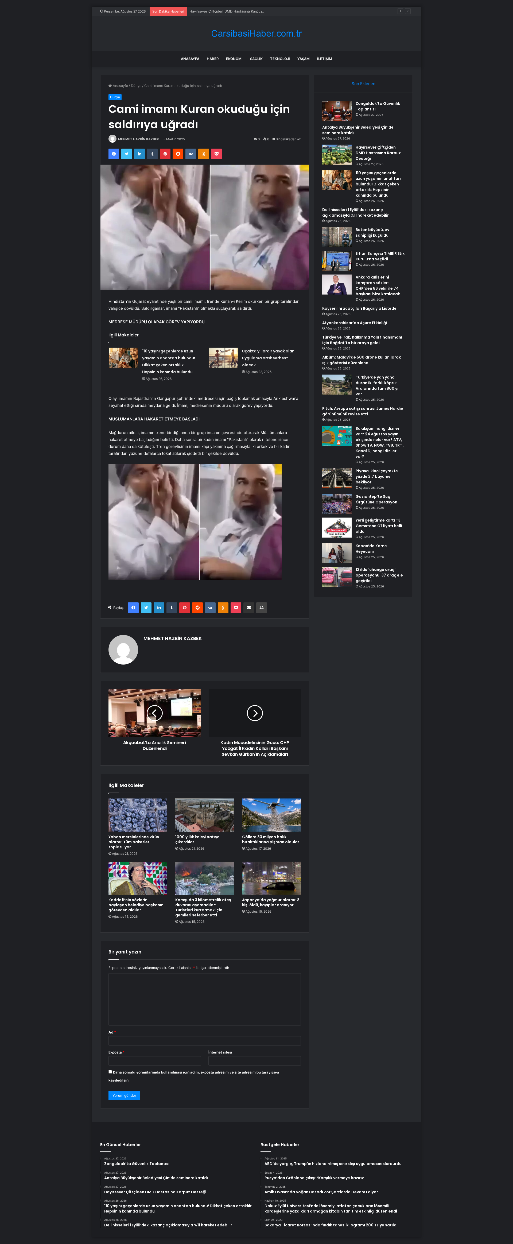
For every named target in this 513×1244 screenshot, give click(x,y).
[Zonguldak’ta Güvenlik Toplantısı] (337, 111)
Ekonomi (234, 59)
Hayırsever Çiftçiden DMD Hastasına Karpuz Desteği (232, 11)
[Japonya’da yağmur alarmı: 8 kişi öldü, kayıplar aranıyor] (271, 878)
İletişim (324, 59)
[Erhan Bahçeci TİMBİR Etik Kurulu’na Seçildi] (337, 261)
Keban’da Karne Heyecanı (371, 548)
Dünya (136, 86)
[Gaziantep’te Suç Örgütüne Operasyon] (337, 504)
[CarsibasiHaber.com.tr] (256, 33)
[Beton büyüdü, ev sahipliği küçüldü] (337, 237)
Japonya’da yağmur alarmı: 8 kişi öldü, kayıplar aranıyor (271, 902)
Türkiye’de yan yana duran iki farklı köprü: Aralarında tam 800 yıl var (377, 386)
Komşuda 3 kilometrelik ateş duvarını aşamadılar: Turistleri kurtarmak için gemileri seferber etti (203, 907)
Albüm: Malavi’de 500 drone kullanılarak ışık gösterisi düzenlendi (361, 360)
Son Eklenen (363, 83)
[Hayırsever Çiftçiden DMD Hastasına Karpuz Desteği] (337, 155)
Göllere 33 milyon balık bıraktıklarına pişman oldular (270, 839)
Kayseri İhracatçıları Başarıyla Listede (359, 308)
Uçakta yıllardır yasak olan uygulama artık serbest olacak (268, 358)
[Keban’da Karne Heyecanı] (337, 553)
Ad (112, 1032)
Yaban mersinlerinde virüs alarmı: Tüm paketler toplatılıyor (133, 842)
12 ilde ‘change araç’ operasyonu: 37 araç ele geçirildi (379, 575)
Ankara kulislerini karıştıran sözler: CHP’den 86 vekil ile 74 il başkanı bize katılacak (379, 286)
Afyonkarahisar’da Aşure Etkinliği (354, 322)
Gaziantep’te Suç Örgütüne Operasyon (376, 499)
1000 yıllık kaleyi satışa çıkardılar (197, 839)
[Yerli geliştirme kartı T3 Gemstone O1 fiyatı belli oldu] (337, 528)
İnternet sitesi (220, 1052)
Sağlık (256, 59)
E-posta (116, 1052)
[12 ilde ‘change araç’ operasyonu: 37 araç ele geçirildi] (337, 577)
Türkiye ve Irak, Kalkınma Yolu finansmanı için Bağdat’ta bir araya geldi (362, 340)
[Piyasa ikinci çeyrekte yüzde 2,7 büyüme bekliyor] (337, 478)
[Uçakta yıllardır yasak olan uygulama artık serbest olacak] (223, 358)
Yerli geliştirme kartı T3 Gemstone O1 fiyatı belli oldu (379, 526)
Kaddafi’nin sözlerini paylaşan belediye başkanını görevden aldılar (136, 905)
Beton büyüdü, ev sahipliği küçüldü (372, 232)
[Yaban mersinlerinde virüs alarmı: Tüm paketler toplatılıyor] (137, 815)
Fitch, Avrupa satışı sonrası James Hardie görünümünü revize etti (362, 411)
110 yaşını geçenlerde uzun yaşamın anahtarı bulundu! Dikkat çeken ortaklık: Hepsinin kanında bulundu (378, 184)
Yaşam (303, 59)
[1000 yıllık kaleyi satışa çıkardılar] (204, 815)
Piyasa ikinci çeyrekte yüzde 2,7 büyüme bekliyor (377, 476)
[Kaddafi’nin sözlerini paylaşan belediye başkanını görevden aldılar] (137, 878)
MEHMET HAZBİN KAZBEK (138, 139)
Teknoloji (280, 59)
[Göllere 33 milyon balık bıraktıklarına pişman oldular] (271, 815)
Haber (213, 59)
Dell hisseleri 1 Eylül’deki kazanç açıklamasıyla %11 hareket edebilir (355, 212)
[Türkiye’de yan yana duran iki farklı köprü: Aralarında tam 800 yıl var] (337, 385)
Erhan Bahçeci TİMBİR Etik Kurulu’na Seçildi (380, 256)
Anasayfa (190, 59)
